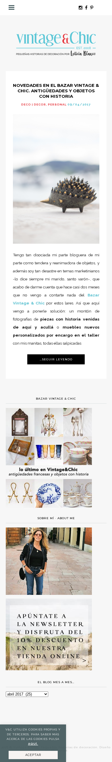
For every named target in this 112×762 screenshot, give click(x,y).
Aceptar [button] (33, 755)
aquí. (33, 743)
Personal (57, 104)
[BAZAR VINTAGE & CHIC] (49, 511)
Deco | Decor (33, 104)
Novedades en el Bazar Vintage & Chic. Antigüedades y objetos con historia (56, 91)
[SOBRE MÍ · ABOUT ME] (49, 593)
